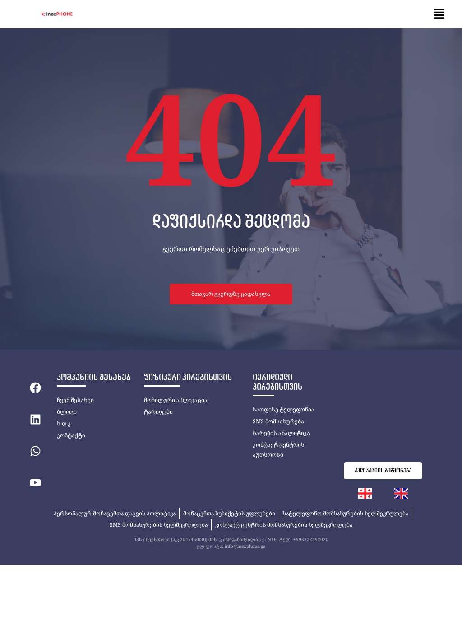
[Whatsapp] (35, 451)
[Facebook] (35, 388)
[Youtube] (35, 483)
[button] (439, 14)
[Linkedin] (35, 419)
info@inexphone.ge (245, 546)
